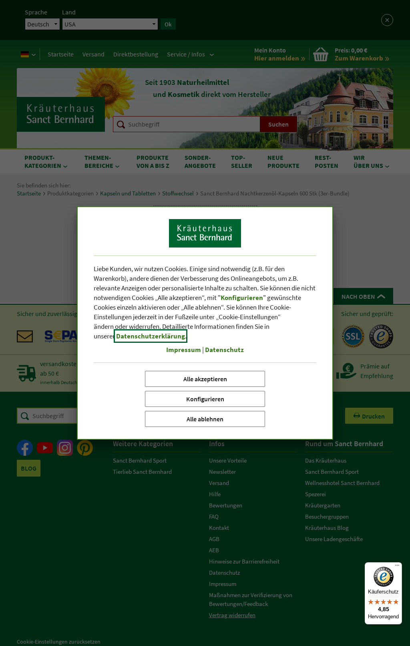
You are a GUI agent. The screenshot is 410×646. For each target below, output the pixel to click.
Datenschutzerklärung (150, 336)
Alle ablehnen (205, 419)
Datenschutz (224, 349)
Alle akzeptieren (205, 379)
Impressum (183, 349)
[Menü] (397, 567)
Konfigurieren (205, 399)
